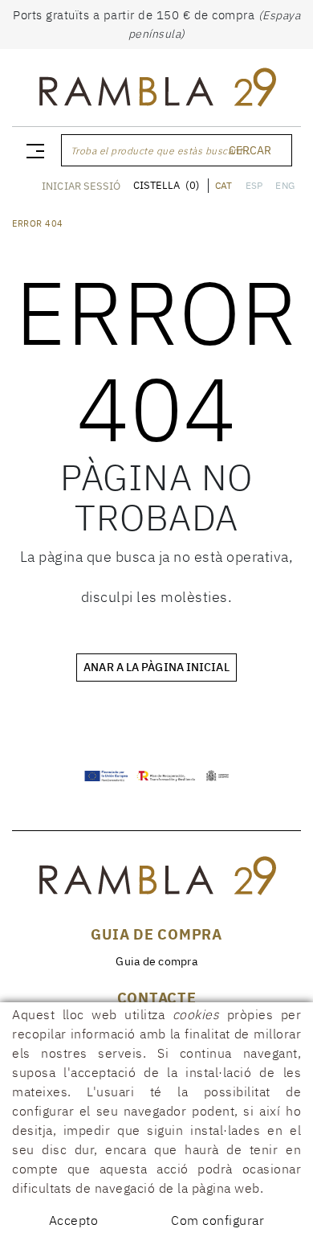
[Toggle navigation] (32, 150)
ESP (254, 185)
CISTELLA (166, 185)
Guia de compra (156, 961)
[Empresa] (156, 91)
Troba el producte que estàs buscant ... (162, 151)
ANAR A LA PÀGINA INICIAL (156, 667)
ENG (285, 185)
